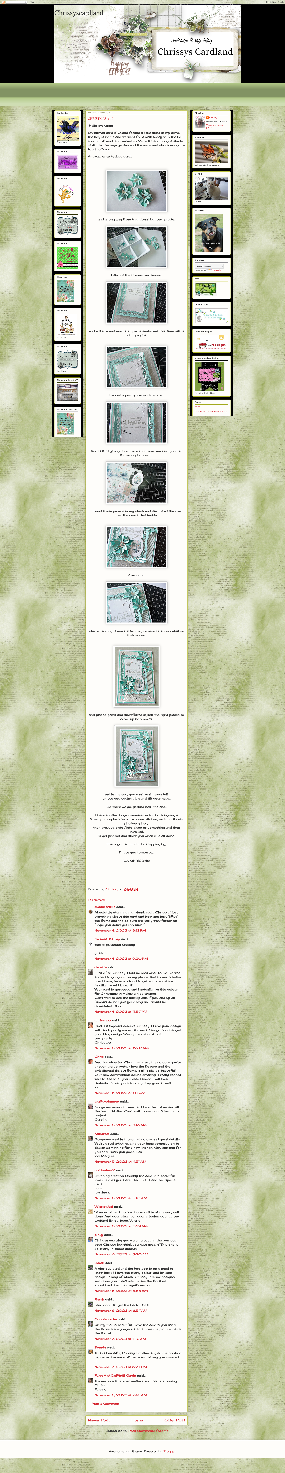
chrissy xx (103, 1020)
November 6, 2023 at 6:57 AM (121, 1310)
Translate (216, 270)
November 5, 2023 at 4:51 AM (121, 1161)
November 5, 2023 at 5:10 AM (121, 1198)
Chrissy (213, 117)
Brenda (100, 1347)
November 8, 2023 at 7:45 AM (121, 1395)
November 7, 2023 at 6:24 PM (121, 1367)
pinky (99, 1235)
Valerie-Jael (104, 1206)
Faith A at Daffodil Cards (115, 1375)
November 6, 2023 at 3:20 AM (121, 1254)
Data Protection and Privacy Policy (211, 411)
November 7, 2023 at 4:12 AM (120, 1339)
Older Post (174, 1420)
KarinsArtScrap (107, 939)
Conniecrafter (106, 1319)
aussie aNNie (105, 907)
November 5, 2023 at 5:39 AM (121, 1226)
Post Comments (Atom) (148, 1431)
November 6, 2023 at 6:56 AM (121, 1291)
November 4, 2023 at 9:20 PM (121, 958)
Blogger (169, 1451)
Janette (101, 967)
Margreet (102, 1134)
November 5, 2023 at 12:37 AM (122, 1048)
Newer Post (99, 1420)
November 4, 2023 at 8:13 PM (120, 930)
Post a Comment (105, 1403)
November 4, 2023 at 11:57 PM (121, 1011)
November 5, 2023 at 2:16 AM (121, 1125)
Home (137, 1420)
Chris (99, 1056)
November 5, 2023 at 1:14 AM (120, 1093)
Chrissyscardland (78, 12)
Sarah (99, 1263)
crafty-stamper (107, 1101)
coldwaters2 (105, 1170)
